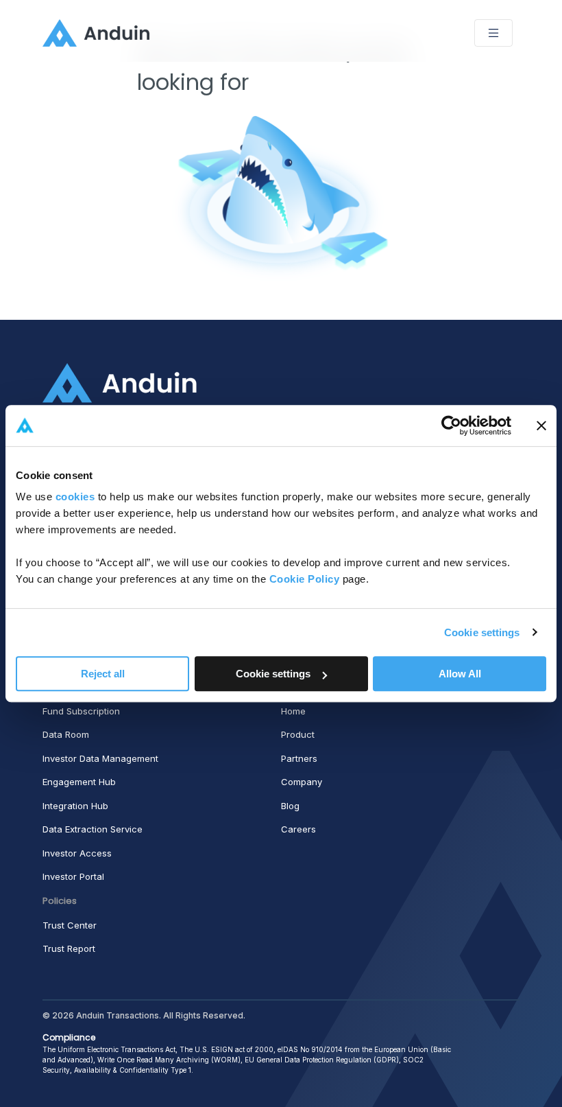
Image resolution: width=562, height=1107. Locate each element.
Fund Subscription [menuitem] (81, 711)
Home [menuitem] (293, 711)
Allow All (460, 673)
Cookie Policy (304, 579)
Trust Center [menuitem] (69, 925)
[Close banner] (541, 425)
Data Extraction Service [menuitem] (92, 829)
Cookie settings (482, 632)
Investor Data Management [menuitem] (100, 758)
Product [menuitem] (298, 734)
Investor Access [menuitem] (77, 853)
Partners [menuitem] (299, 758)
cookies (75, 496)
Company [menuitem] (301, 781)
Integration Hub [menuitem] (75, 805)
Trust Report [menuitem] (68, 948)
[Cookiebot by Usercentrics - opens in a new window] (451, 425)
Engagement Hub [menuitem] (79, 781)
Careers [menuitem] (298, 829)
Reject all (103, 673)
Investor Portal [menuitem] (73, 876)
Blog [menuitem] (290, 805)
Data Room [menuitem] (65, 734)
